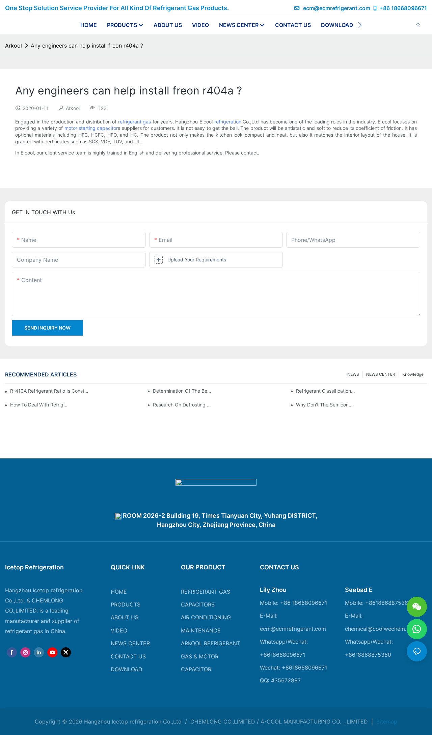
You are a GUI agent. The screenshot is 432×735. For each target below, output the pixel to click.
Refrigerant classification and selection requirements (325, 391)
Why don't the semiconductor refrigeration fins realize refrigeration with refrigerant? (325, 404)
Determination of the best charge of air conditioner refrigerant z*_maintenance (182, 391)
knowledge (413, 374)
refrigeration (227, 121)
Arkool (13, 45)
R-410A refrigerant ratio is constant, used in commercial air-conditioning (50, 391)
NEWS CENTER (380, 374)
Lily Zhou (273, 589)
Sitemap (386, 721)
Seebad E (358, 589)
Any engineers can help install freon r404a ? (87, 45)
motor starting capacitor (91, 128)
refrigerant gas (134, 121)
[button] (360, 25)
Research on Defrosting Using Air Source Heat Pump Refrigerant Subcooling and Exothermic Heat (182, 404)
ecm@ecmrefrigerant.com (336, 8)
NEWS (353, 374)
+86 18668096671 (403, 8)
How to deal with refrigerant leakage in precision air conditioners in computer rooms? (40, 404)
